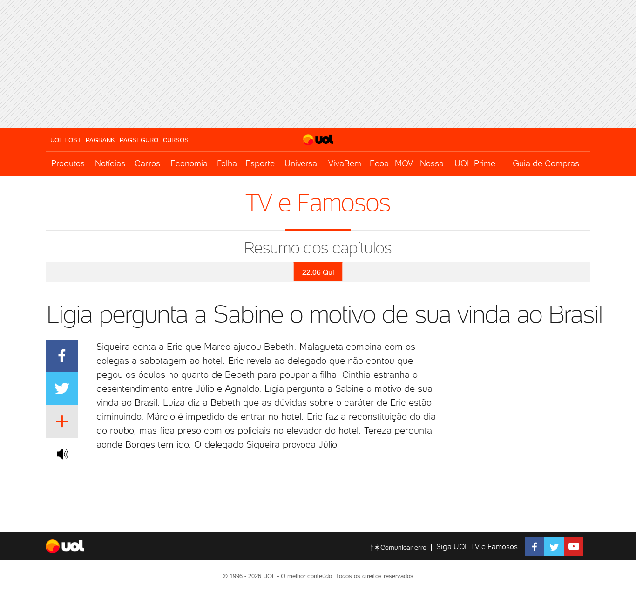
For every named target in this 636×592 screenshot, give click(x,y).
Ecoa (379, 163)
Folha (227, 163)
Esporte (260, 163)
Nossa (432, 163)
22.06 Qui (318, 272)
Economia (189, 163)
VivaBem (344, 163)
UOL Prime (474, 163)
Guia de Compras (546, 163)
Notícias (110, 163)
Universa (300, 163)
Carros (147, 163)
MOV (404, 163)
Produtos (68, 163)
